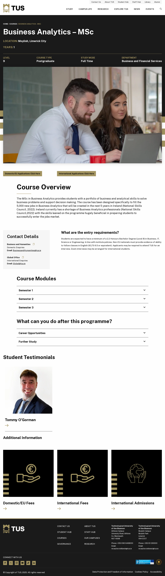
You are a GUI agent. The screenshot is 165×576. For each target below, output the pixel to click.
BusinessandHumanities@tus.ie (27, 250)
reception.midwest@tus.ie (148, 549)
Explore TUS (121, 9)
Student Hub (123, 2)
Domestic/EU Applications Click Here (22, 173)
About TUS (109, 2)
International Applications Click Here (76, 173)
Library (147, 2)
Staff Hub (136, 2)
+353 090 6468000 (125, 543)
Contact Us (96, 2)
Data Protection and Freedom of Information (112, 572)
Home (5, 24)
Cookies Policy (141, 572)
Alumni (157, 2)
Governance (64, 544)
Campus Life (85, 9)
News (137, 9)
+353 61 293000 (150, 543)
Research (103, 9)
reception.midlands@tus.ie (121, 549)
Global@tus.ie (19, 263)
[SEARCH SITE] (161, 9)
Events (150, 9)
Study (69, 9)
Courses (13, 24)
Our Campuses (92, 538)
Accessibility (156, 572)
